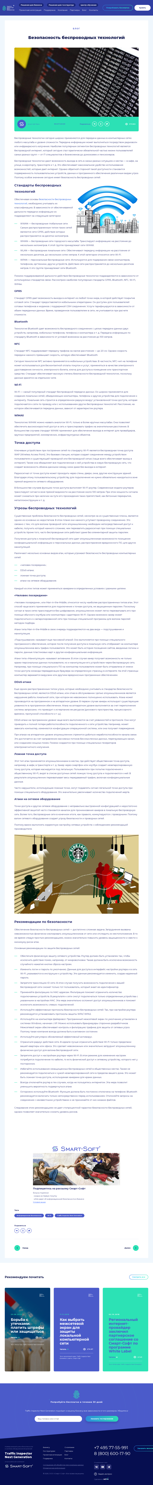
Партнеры (75, 10)
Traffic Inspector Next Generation (69, 1215)
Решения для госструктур (61, 5)
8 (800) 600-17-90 (112, 1453)
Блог (84, 10)
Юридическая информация (54, 1468)
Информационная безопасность (29, 1215)
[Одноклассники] (101, 124)
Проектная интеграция (30, 10)
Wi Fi (49, 1215)
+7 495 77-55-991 (111, 1448)
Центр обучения (88, 5)
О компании (69, 1447)
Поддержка (49, 10)
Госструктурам (49, 1451)
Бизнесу (46, 1447)
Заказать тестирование (102, 1419)
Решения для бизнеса (31, 5)
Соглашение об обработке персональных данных (63, 1465)
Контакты (93, 10)
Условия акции (39, 1202)
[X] (107, 124)
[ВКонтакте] (94, 124)
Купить (142, 8)
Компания (62, 10)
